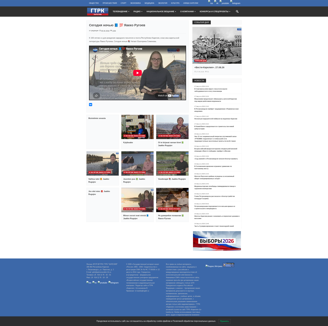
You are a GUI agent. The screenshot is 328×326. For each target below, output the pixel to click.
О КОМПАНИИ (187, 11)
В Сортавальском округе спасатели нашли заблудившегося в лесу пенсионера (210, 90)
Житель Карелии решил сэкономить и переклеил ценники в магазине (216, 217)
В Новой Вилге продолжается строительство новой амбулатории (214, 128)
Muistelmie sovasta (97, 118)
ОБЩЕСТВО (94, 3)
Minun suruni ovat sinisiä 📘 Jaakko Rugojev (136, 217)
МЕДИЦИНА (149, 3)
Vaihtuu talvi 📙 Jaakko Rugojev (98, 180)
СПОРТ (123, 3)
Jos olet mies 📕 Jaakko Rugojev (99, 192)
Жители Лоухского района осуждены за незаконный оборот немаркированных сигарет (214, 177)
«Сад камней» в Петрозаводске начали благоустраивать (216, 159)
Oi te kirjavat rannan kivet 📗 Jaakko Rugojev (171, 143)
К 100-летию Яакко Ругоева (134, 136)
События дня (200, 61)
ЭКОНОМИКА (135, 3)
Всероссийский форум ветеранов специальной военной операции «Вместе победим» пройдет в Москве (215, 150)
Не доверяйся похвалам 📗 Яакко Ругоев (171, 217)
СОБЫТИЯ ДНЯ (201, 22)
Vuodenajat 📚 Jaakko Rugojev (172, 179)
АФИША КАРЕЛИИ (190, 3)
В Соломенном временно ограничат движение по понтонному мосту (213, 167)
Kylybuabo (128, 142)
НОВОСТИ (199, 80)
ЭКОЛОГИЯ (162, 3)
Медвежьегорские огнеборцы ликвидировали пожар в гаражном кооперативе (214, 187)
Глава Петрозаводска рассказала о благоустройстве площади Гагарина (214, 197)
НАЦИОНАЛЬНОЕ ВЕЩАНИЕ (160, 11)
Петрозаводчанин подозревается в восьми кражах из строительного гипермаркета (214, 207)
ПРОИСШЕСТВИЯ (110, 3)
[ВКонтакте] (90, 104)
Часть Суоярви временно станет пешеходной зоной (214, 226)
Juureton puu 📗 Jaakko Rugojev (134, 180)
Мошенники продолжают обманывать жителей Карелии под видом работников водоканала (215, 100)
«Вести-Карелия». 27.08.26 (209, 67)
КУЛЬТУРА (175, 3)
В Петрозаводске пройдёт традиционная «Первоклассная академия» (216, 110)
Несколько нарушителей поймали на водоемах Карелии (215, 119)
